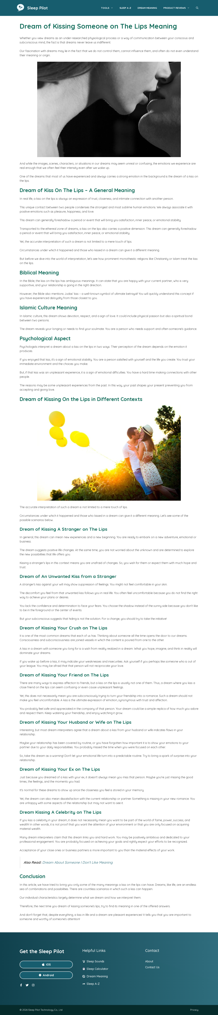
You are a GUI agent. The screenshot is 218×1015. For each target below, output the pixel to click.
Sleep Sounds (95, 961)
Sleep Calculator (97, 969)
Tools (105, 7)
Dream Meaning (147, 7)
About (149, 961)
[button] (197, 8)
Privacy (194, 1009)
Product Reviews (174, 7)
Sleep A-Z (125, 7)
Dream (92, 976)
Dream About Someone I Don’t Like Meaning (77, 862)
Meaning (102, 976)
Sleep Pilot (37, 7)
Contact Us (152, 967)
